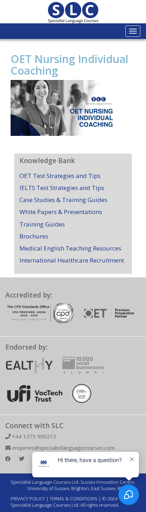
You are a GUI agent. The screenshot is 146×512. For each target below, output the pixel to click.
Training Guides (42, 224)
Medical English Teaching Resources (70, 248)
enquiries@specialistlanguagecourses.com (63, 447)
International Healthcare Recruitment (71, 260)
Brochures (33, 236)
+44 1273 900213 (33, 436)
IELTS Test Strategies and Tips (61, 188)
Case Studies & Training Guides (63, 200)
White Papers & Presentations (60, 212)
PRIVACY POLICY (28, 498)
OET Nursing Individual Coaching (69, 65)
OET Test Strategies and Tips (60, 176)
